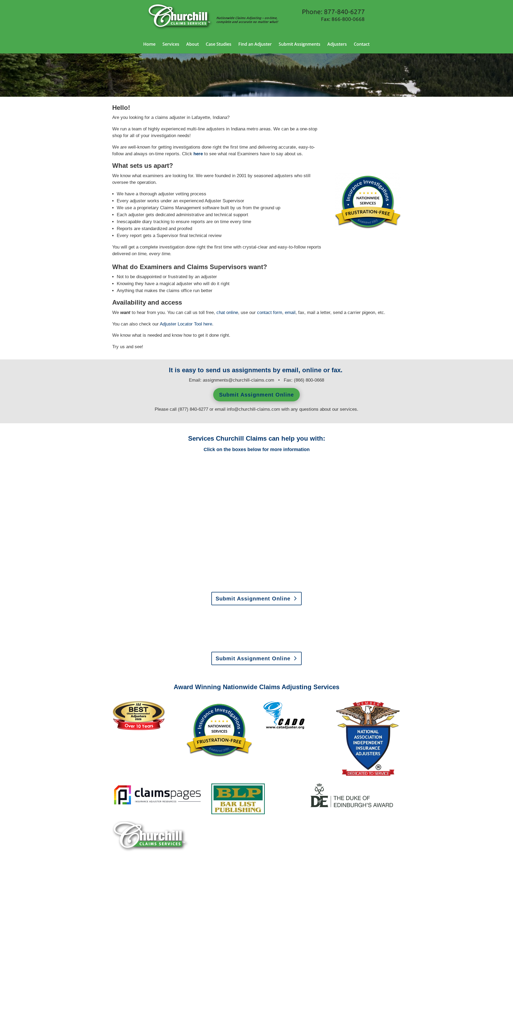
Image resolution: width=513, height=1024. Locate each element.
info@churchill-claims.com (253, 409)
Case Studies (218, 44)
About (192, 44)
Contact (362, 44)
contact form (269, 312)
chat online (227, 312)
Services (170, 44)
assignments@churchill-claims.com (238, 380)
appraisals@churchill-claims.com (290, 643)
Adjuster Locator (181, 324)
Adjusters (337, 44)
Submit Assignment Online (256, 395)
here (198, 153)
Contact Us (131, 972)
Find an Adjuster (255, 44)
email (290, 312)
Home (149, 44)
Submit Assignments (299, 44)
